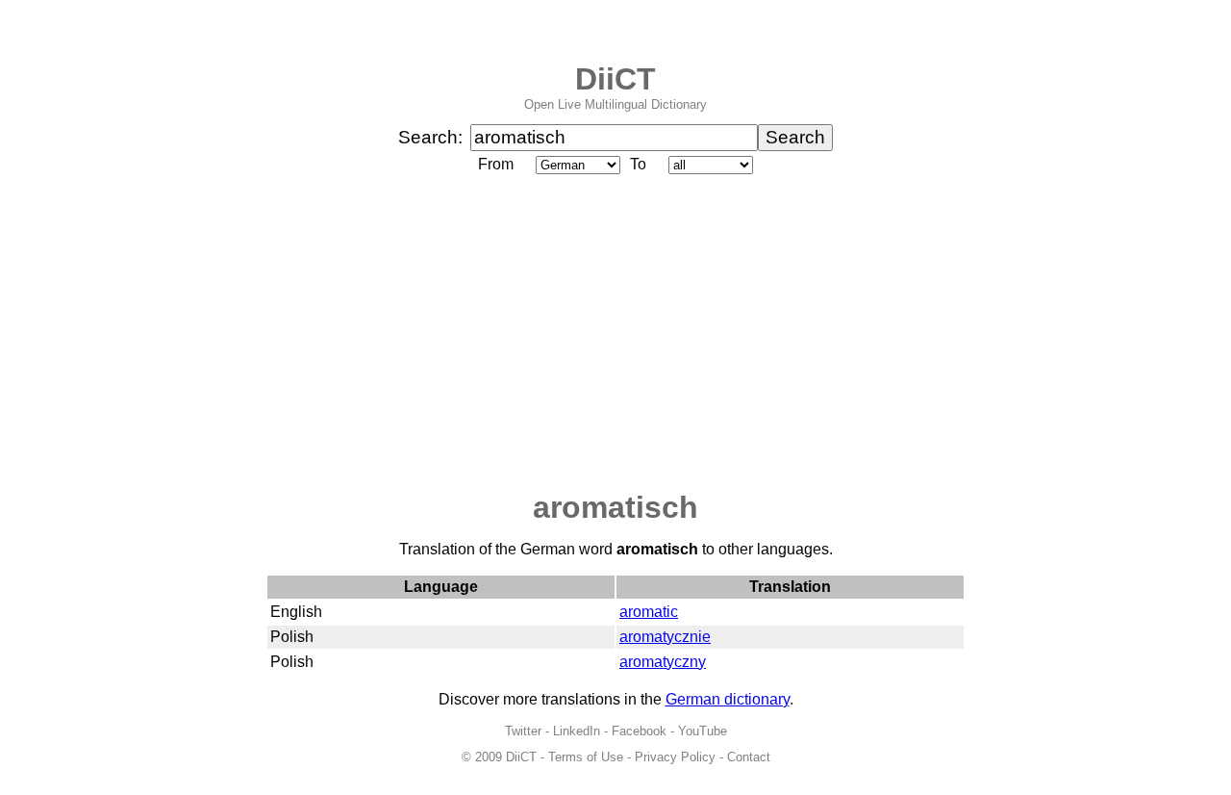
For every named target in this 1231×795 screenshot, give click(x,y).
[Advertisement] (615, 334)
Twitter (523, 731)
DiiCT (615, 79)
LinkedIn (576, 731)
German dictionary (728, 699)
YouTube (702, 731)
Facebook (639, 731)
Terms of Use (585, 757)
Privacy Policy (675, 757)
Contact (748, 757)
